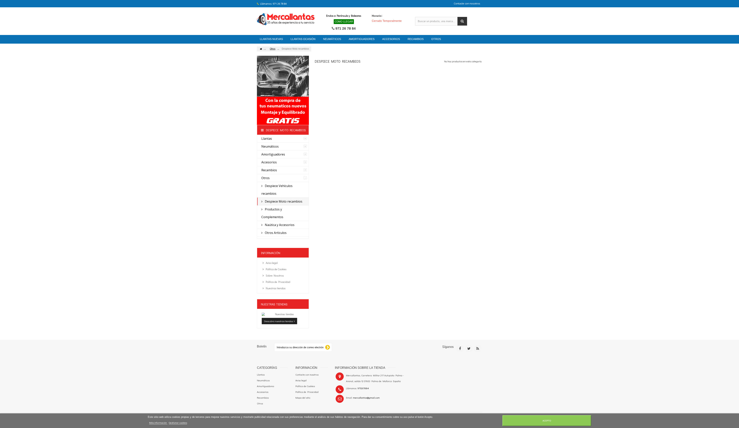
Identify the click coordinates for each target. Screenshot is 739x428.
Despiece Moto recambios (283, 201)
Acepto (547, 421)
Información (270, 253)
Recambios (269, 170)
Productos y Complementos (272, 213)
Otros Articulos (275, 233)
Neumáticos (270, 146)
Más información (158, 422)
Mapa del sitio (302, 397)
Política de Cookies (276, 269)
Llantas (266, 138)
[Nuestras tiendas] (283, 314)
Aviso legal (271, 263)
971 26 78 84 (345, 28)
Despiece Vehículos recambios (277, 190)
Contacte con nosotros (467, 3)
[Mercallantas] (286, 18)
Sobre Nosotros (274, 275)
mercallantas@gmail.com (366, 397)
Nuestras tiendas (275, 288)
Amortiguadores (273, 154)
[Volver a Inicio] (260, 49)
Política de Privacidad (277, 282)
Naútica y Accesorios (279, 225)
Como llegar (344, 21)
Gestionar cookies (178, 422)
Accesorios (269, 162)
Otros (265, 178)
